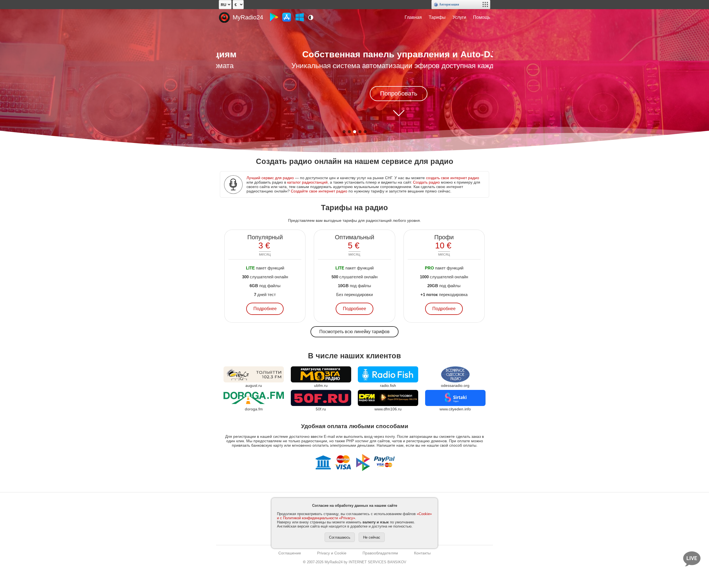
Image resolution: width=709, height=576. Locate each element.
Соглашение (289, 553)
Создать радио (426, 182)
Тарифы (437, 17)
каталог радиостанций (307, 182)
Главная (413, 17)
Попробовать (354, 93)
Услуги (459, 17)
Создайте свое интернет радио (319, 191)
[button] (344, 131)
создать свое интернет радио (452, 178)
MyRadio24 (248, 17)
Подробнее (265, 308)
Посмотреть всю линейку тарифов (354, 331)
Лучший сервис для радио (270, 178)
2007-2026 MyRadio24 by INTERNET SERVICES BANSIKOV (354, 562)
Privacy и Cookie (331, 553)
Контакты (422, 553)
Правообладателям (380, 553)
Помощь (481, 17)
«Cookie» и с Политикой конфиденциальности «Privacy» (354, 516)
